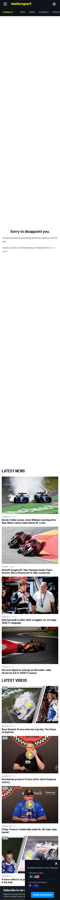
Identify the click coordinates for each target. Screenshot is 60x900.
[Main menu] (5, 4)
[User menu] (54, 4)
